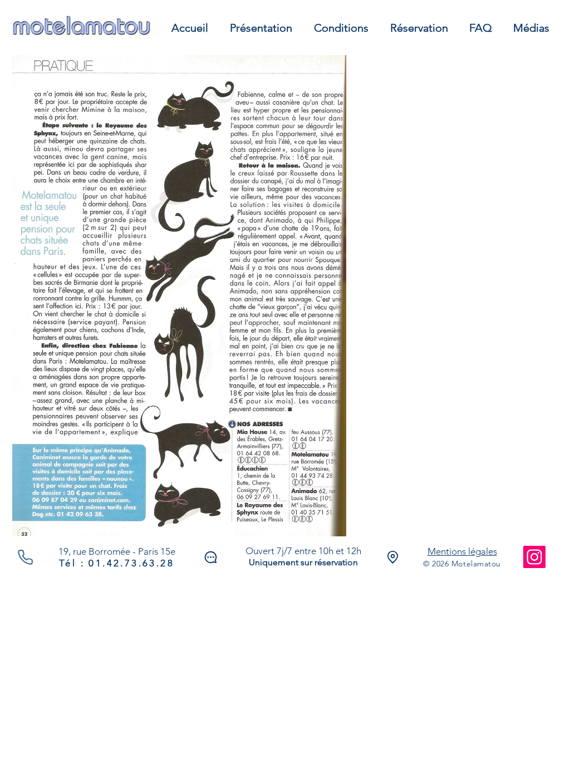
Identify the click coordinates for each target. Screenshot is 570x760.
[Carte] (392, 557)
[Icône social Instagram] (534, 557)
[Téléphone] (25, 557)
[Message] (210, 557)
